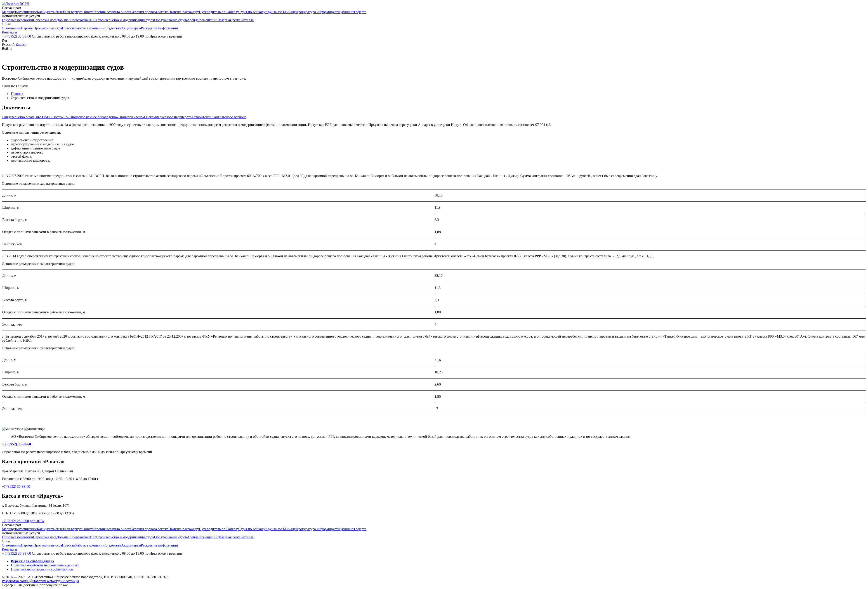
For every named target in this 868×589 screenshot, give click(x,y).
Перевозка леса (45, 20)
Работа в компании (90, 28)
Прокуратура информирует (317, 12)
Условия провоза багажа (149, 12)
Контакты (9, 32)
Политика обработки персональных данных (45, 565)
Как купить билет (50, 12)
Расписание (28, 12)
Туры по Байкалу (252, 12)
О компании (11, 28)
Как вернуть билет (78, 12)
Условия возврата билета (112, 12)
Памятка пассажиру (183, 12)
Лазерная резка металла (235, 20)
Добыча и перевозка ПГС (76, 20)
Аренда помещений (202, 20)
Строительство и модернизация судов (125, 20)
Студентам (113, 28)
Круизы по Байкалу (280, 12)
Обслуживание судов (170, 20)
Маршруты (10, 12)
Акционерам (131, 28)
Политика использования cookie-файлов (42, 569)
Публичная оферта (352, 12)
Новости (68, 28)
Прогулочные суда (47, 28)
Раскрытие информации (159, 28)
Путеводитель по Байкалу (219, 12)
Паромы (27, 28)
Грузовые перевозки (17, 20)
